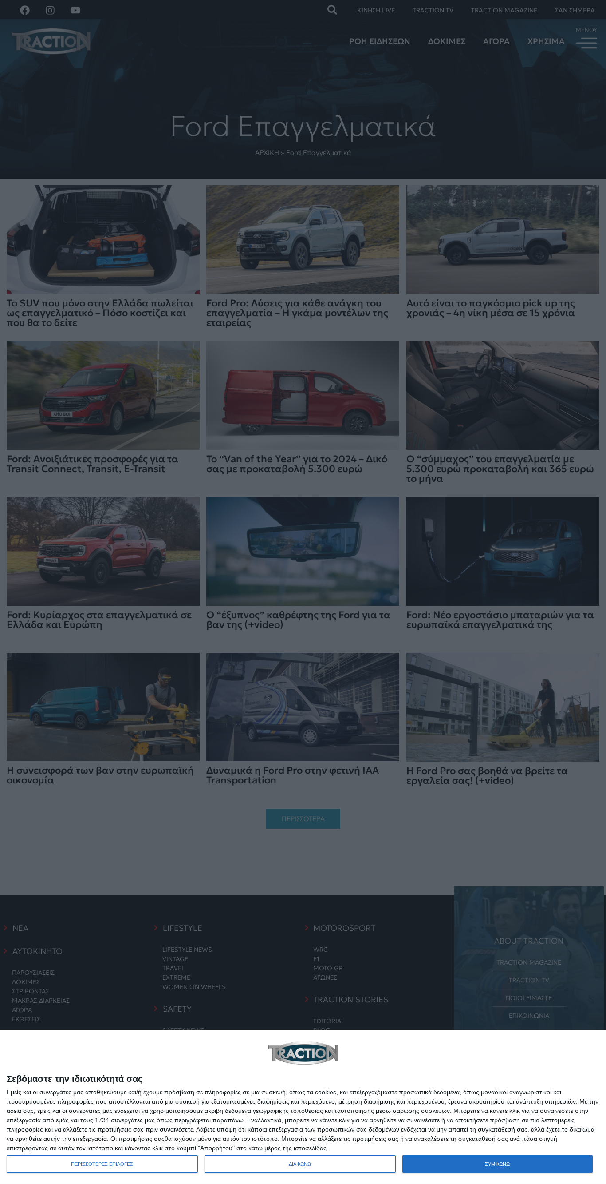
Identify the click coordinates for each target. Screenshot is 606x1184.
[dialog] (303, 1107)
